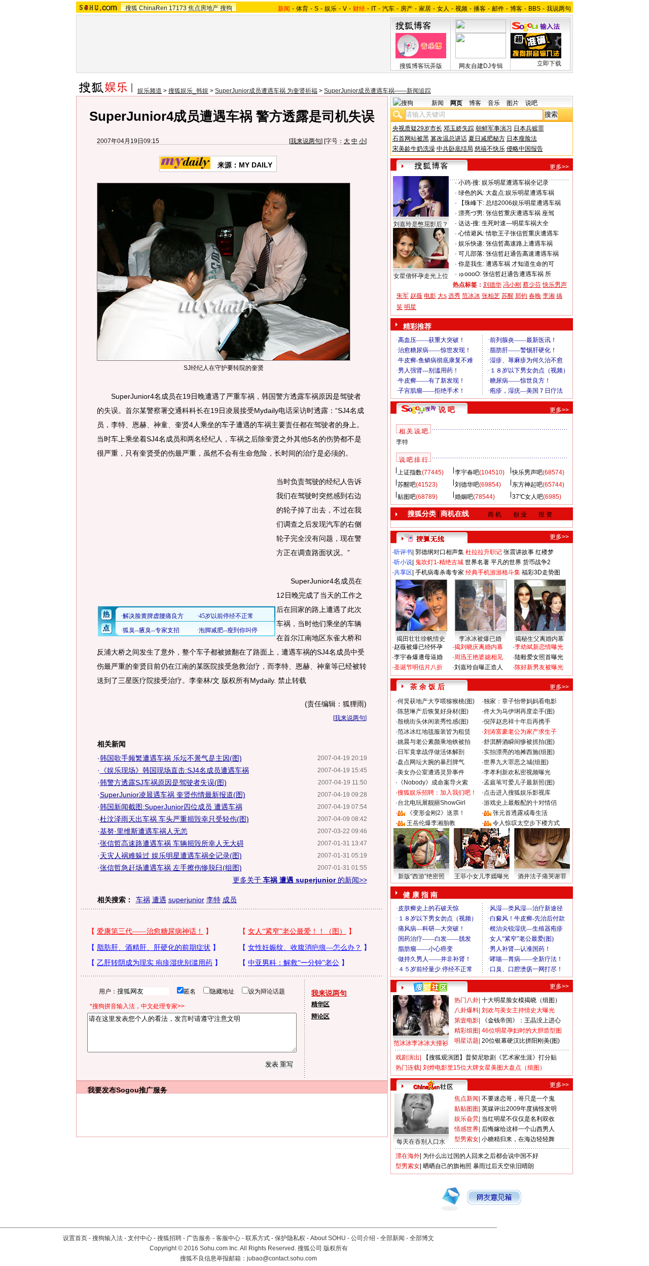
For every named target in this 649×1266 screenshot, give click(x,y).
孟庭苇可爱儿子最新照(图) (519, 782)
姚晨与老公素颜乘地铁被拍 (434, 741)
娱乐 (330, 8)
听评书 (403, 552)
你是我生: (471, 263)
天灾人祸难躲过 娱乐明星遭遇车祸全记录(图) (171, 855)
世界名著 (477, 562)
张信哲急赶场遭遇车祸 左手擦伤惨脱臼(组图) (171, 868)
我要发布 (102, 1090)
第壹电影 (466, 1020)
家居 (425, 8)
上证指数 (410, 472)
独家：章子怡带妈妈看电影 (520, 701)
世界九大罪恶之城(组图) (516, 762)
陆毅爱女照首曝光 (539, 657)
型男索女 (466, 1139)
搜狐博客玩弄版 (421, 66)
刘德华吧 (467, 484)
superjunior (186, 900)
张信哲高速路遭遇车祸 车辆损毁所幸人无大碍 (172, 843)
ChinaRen (153, 8)
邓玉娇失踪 (459, 128)
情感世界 (466, 1129)
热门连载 (407, 1067)
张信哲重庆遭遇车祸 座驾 (520, 213)
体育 (302, 8)
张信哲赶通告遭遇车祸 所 (517, 274)
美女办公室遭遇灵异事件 (431, 772)
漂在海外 (407, 1155)
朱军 (402, 295)
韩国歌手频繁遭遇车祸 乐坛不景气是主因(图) (171, 758)
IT (373, 8)
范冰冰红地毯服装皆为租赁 (434, 731)
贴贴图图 (466, 1108)
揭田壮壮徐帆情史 (420, 638)
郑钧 (521, 295)
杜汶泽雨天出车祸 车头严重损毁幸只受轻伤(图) (174, 819)
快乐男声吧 (527, 472)
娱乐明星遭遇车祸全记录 (515, 182)
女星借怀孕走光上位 (420, 276)
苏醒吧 (407, 484)
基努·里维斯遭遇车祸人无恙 (144, 831)
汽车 (388, 8)
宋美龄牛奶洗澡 (413, 148)
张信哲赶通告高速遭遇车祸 (522, 253)
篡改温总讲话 (448, 138)
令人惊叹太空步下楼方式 (526, 823)
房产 (407, 8)
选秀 (454, 295)
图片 (513, 103)
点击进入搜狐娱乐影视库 (517, 792)
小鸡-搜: (469, 182)
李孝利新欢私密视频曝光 (517, 772)
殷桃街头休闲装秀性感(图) (433, 721)
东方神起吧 (527, 484)
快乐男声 (555, 284)
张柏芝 (491, 295)
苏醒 (507, 295)
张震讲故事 (518, 552)
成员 (230, 900)
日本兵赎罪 (529, 128)
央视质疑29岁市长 (417, 128)
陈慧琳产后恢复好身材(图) (433, 711)
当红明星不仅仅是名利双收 (518, 1118)
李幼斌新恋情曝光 (539, 647)
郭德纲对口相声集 (439, 552)
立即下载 (549, 63)
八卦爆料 (466, 1010)
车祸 (143, 900)
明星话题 (466, 1040)
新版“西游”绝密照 (421, 876)
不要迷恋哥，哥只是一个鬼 (518, 1098)
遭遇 (159, 900)
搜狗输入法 (107, 1238)
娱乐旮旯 (466, 1118)
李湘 (549, 295)
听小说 (403, 562)
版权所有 (335, 1248)
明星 (410, 307)
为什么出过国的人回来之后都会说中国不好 (480, 1155)
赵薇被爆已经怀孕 (418, 647)
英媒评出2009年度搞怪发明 (519, 1108)
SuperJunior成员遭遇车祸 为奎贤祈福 (266, 90)
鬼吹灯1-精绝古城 (439, 562)
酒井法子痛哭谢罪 (542, 876)
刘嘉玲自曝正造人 (478, 667)
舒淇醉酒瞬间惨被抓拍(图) (519, 741)
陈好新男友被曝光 (539, 667)
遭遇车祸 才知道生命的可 (520, 263)
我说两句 (559, 8)
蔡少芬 (532, 284)
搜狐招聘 (169, 1238)
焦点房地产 (203, 8)
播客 (480, 8)
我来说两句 (306, 141)
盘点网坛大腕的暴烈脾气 (431, 762)
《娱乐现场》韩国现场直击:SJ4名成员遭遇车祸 (174, 770)
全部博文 (422, 1238)
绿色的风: (471, 192)
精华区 (320, 1004)
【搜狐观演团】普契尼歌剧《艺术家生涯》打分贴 (490, 1057)
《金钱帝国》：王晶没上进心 (521, 1020)
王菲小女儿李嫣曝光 (481, 876)
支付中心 (140, 1238)
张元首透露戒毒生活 (520, 812)
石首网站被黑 (410, 138)
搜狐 (131, 8)
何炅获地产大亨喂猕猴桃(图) (436, 701)
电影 (430, 295)
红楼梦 (544, 552)
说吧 (531, 103)
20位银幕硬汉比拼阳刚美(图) (521, 1040)
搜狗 (226, 8)
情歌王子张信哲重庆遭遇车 (522, 233)
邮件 (498, 8)
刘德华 (492, 284)
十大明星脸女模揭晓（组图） (521, 1000)
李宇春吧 (467, 472)
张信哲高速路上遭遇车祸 (519, 243)
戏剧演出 (407, 1057)
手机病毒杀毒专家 (439, 572)
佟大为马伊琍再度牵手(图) (519, 711)
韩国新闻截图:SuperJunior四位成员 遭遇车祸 (171, 807)
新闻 (437, 103)
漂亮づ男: (471, 213)
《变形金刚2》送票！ (436, 812)
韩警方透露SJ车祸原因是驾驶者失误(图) (163, 782)
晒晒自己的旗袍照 (447, 1166)
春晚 (535, 295)
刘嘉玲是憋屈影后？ (420, 224)
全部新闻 (392, 1238)
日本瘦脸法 (522, 138)
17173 (178, 8)
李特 (213, 900)
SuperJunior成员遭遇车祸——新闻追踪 (377, 90)
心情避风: (471, 233)
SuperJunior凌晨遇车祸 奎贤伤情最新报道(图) (172, 795)
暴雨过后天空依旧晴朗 (503, 1166)
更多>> (559, 166)
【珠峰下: (471, 203)
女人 (443, 8)
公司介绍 (363, 1238)
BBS (534, 8)
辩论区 (320, 1016)
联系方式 (257, 1238)
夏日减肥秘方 (486, 138)
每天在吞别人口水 (420, 1141)
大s (442, 295)
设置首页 (75, 1238)
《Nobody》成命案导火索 (433, 782)
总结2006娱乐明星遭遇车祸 (523, 203)
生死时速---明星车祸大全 (515, 223)
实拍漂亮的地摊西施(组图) (519, 752)
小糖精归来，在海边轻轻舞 (518, 1139)
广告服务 (199, 1238)
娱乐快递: (471, 243)
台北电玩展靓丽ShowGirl (431, 802)
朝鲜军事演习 (494, 128)
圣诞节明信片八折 (418, 667)
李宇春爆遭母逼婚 (418, 657)
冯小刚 (512, 284)
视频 (461, 8)
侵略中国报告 (525, 148)
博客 (516, 8)
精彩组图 (466, 1030)
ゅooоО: (469, 274)
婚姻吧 (464, 496)
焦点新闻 (466, 1098)
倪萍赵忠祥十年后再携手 (517, 721)
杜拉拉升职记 (483, 552)
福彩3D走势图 (541, 572)
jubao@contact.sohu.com (282, 1258)
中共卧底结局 (455, 148)
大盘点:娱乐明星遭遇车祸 (520, 192)
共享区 (403, 572)
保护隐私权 (290, 1238)
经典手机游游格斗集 (492, 572)
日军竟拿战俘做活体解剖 (431, 752)
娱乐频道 (149, 90)
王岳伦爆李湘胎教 (431, 823)
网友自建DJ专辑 (481, 66)
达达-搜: (469, 223)
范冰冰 (471, 295)
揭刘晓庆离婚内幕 (478, 647)
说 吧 (447, 409)
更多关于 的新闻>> (300, 880)
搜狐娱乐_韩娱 (188, 90)
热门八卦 (466, 1000)
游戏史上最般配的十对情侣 (520, 802)
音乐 (494, 103)
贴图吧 (407, 496)
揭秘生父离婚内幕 (539, 638)
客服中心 (228, 1238)
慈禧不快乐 (490, 148)
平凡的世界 (506, 562)
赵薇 (416, 295)
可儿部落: (471, 253)
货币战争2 (537, 562)
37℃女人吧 (527, 496)
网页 (456, 103)
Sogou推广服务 (141, 1090)
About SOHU (328, 1238)
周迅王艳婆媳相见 (478, 657)
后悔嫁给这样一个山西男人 (518, 1129)
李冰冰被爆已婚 (480, 638)
